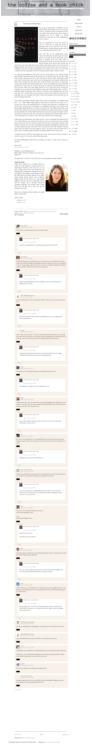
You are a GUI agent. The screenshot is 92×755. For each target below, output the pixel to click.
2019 (73, 72)
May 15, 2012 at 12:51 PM (27, 647)
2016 (73, 80)
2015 (73, 83)
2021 (73, 66)
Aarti (22, 434)
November (74, 96)
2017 (73, 77)
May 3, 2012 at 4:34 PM (26, 227)
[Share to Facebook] (65, 214)
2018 (73, 74)
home (78, 20)
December (74, 93)
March (73, 119)
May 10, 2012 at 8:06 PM (30, 418)
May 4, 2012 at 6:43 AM (27, 331)
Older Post (65, 734)
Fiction (43, 211)
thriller (32, 213)
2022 (73, 63)
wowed (19, 102)
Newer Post (18, 734)
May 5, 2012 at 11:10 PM (27, 471)
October (73, 99)
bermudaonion (24, 225)
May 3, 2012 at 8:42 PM (26, 297)
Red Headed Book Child (21, 147)
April (72, 116)
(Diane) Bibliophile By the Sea (27, 295)
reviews (78, 26)
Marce (22, 646)
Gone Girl (54, 211)
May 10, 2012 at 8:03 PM (30, 242)
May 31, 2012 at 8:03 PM (27, 665)
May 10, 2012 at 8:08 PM (30, 488)
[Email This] (60, 214)
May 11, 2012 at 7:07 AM (27, 635)
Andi (22, 548)
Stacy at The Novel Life (26, 469)
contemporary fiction (31, 211)
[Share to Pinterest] (67, 214)
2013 (73, 88)
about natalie (79, 23)
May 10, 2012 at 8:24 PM (27, 623)
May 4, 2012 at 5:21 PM (26, 436)
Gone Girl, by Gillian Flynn (32, 24)
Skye (22, 506)
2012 (73, 91)
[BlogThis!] (62, 214)
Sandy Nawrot (24, 257)
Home (41, 734)
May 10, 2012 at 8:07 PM (30, 455)
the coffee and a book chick (52, 742)
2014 (73, 86)
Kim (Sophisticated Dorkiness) (28, 622)
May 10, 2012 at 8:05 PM (30, 350)
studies (66, 102)
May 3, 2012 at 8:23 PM (26, 258)
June (72, 110)
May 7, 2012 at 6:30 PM (26, 585)
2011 (73, 128)
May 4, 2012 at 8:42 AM (27, 368)
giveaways (79, 30)
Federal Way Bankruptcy (26, 676)
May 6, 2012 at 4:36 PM (26, 550)
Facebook (22, 202)
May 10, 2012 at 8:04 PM (30, 313)
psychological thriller (26, 213)
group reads (78, 33)
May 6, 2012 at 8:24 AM (27, 508)
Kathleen (23, 663)
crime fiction (39, 211)
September (74, 102)
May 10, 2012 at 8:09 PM (30, 567)
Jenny (22, 583)
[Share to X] (64, 214)
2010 (73, 131)
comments (19, 215)
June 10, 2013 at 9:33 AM (27, 677)
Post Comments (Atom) (28, 737)
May (72, 113)
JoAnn (22, 367)
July (72, 107)
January (73, 124)
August (73, 104)
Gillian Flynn (48, 211)
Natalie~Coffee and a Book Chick (31, 238)
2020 (73, 69)
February (73, 121)
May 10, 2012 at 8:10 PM (30, 603)
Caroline (23, 330)
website (24, 200)
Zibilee (22, 398)
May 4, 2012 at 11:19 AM (27, 399)
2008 (73, 134)
